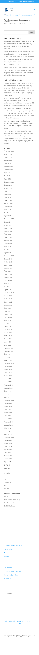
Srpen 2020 (8, 360)
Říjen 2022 (7, 283)
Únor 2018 (7, 453)
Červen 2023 (8, 259)
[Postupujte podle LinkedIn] (19, 629)
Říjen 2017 (7, 462)
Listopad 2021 (8, 317)
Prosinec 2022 (8, 277)
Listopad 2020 (8, 351)
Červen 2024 (8, 222)
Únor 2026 (7, 163)
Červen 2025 (8, 185)
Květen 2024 (8, 225)
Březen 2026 (8, 160)
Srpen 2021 (8, 327)
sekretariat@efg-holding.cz (14, 621)
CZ (5, 476)
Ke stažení (7, 579)
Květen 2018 (8, 443)
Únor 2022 (7, 308)
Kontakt (6, 557)
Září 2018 (7, 431)
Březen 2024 (8, 231)
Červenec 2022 (9, 293)
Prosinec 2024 (8, 203)
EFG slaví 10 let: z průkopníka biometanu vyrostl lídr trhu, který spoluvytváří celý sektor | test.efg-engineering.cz (19, 110)
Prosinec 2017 (8, 456)
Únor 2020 (7, 379)
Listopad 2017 (8, 459)
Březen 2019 (8, 413)
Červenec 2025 (9, 182)
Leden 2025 (8, 200)
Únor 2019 (7, 416)
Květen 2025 (8, 188)
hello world (7, 121)
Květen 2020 (8, 370)
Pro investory (8, 549)
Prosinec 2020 (8, 348)
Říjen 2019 (7, 391)
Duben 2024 (8, 228)
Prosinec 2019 (8, 385)
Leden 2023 (8, 274)
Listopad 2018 (8, 425)
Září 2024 (7, 213)
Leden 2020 (8, 382)
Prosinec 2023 (8, 240)
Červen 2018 (8, 440)
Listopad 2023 (8, 244)
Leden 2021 (8, 345)
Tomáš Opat (12, 23)
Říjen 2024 (7, 210)
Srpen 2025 (8, 179)
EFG (5, 479)
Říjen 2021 (7, 320)
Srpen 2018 (8, 434)
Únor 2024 (7, 234)
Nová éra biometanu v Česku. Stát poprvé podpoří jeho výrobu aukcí (19, 92)
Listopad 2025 (8, 170)
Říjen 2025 (7, 173)
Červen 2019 (8, 403)
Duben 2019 (8, 410)
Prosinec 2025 (8, 167)
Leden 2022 (8, 311)
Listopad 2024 (8, 207)
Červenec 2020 (9, 363)
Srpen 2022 (8, 290)
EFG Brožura (8, 567)
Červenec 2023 (9, 256)
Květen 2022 (8, 299)
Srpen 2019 (8, 397)
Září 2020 (7, 357)
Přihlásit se (7, 497)
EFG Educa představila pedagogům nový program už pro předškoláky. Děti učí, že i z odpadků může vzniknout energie (18, 72)
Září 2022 (7, 287)
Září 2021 (7, 323)
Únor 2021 (7, 342)
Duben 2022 (8, 302)
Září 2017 (7, 465)
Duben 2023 (8, 265)
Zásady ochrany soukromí (12, 571)
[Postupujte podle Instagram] (23, 629)
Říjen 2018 (7, 428)
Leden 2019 (8, 419)
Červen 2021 (8, 333)
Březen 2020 (8, 376)
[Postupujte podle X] (15, 629)
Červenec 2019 (9, 400)
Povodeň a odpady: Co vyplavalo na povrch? (17, 21)
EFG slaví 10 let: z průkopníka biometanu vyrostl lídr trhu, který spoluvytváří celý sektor (19, 115)
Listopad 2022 (8, 280)
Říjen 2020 (7, 354)
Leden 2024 (8, 237)
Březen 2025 (8, 194)
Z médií (6, 553)
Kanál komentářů (9, 503)
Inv (5, 485)
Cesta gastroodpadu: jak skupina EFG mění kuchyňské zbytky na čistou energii (19, 140)
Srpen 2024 (8, 216)
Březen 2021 (8, 339)
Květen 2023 (8, 262)
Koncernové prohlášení (11, 575)
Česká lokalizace (9, 506)
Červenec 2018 (9, 437)
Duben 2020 (8, 373)
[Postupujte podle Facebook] (11, 629)
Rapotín (6, 489)
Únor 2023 (7, 271)
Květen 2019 (8, 407)
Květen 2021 (8, 336)
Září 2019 (7, 394)
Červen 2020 (8, 366)
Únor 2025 (7, 197)
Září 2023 (7, 250)
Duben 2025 (8, 191)
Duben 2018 (8, 446)
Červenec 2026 (9, 151)
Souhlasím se (16, 602)
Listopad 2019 (8, 388)
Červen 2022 (8, 296)
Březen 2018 (8, 450)
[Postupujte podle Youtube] (27, 629)
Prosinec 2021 (8, 314)
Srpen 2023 (8, 253)
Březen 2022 (8, 305)
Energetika (7, 482)
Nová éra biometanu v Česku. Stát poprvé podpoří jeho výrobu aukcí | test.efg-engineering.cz (18, 100)
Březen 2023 (8, 268)
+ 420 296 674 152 (11, 1)
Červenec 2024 (9, 219)
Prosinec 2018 (8, 422)
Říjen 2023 (7, 246)
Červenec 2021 (9, 330)
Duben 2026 (8, 157)
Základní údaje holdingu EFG (13, 545)
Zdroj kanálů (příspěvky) (12, 500)
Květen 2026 (8, 154)
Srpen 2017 (8, 468)
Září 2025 (7, 176)
